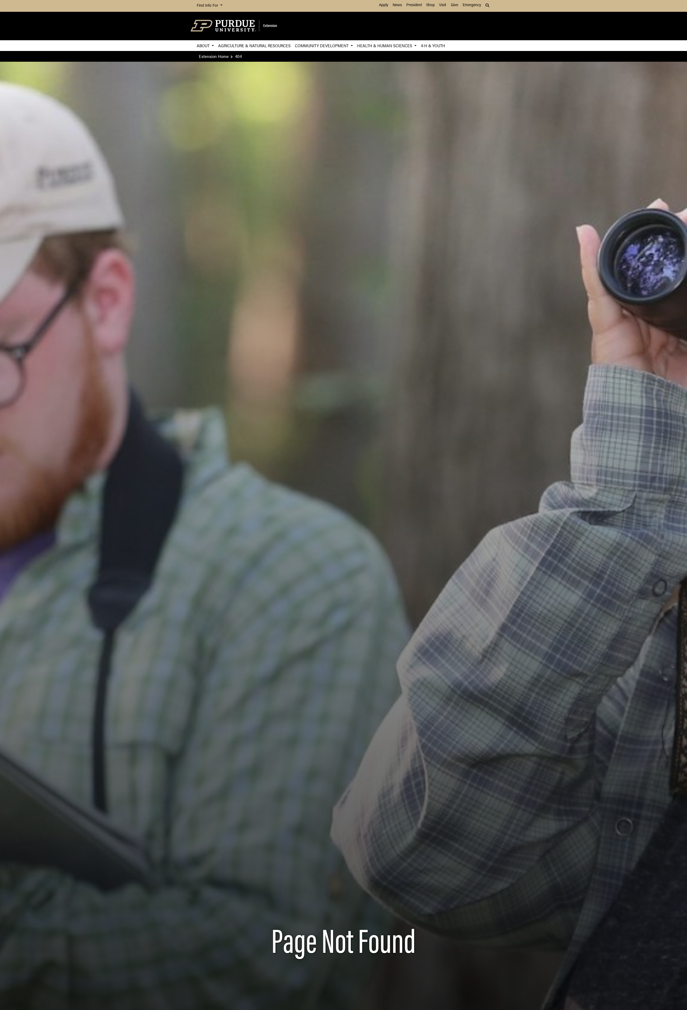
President (414, 5)
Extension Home (214, 56)
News (397, 5)
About (204, 45)
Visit (442, 5)
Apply (383, 5)
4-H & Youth (433, 45)
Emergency (472, 5)
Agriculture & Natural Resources (254, 45)
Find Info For (208, 6)
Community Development (322, 45)
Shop (430, 5)
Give (454, 5)
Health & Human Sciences (385, 45)
